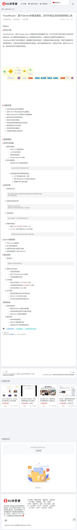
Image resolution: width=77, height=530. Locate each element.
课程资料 (45, 500)
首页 (3, 9)
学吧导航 (38, 502)
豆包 (44, 502)
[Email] (6, 520)
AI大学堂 (33, 506)
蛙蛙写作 (35, 504)
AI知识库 (52, 500)
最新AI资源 (8, 9)
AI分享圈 (23, 4)
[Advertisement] (38, 350)
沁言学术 (44, 508)
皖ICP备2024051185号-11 (25, 525)
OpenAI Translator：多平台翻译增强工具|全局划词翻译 (28, 401)
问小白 (39, 506)
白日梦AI (52, 506)
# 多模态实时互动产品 (30, 329)
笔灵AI (50, 508)
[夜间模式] (74, 520)
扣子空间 (45, 506)
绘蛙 (41, 504)
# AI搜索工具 (70, 403)
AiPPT (38, 508)
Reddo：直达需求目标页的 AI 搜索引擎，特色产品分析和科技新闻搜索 (67, 401)
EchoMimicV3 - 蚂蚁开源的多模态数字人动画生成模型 (48, 401)
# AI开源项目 (19, 329)
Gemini (27, 34)
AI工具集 (31, 502)
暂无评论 (6, 439)
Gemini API (18, 157)
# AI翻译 (31, 403)
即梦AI (49, 502)
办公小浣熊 (47, 504)
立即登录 (38, 450)
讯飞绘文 (31, 508)
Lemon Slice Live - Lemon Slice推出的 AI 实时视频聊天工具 (9, 401)
